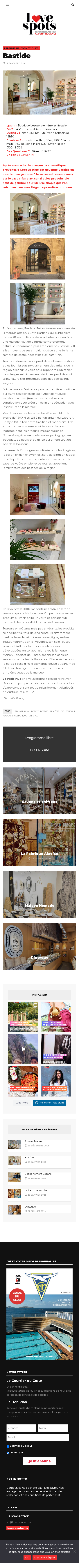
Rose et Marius (33, 1141)
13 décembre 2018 (38, 1146)
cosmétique (20, 716)
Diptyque (39, 958)
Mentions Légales (44, 1557)
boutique (71, 711)
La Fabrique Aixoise (39, 854)
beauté (35, 711)
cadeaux (8, 716)
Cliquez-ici (27, 155)
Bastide (29, 1157)
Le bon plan (17, 1452)
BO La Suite (39, 750)
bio (62, 711)
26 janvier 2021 (36, 1195)
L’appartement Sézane (38, 1173)
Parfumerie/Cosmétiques (21, 48)
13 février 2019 (36, 1178)
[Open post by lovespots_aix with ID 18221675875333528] (23, 1017)
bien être (54, 711)
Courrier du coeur (21, 1445)
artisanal (24, 711)
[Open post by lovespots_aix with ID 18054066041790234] (56, 1017)
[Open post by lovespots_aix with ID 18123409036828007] (56, 1049)
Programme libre (39, 738)
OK (27, 1557)
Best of (44, 711)
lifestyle (33, 716)
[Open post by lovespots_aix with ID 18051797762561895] (23, 1049)
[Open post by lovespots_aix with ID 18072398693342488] (56, 1081)
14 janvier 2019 (36, 1162)
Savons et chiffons (39, 802)
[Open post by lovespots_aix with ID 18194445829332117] (23, 1081)
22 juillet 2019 (36, 1211)
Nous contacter (17, 1527)
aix (16, 711)
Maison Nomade (39, 906)
